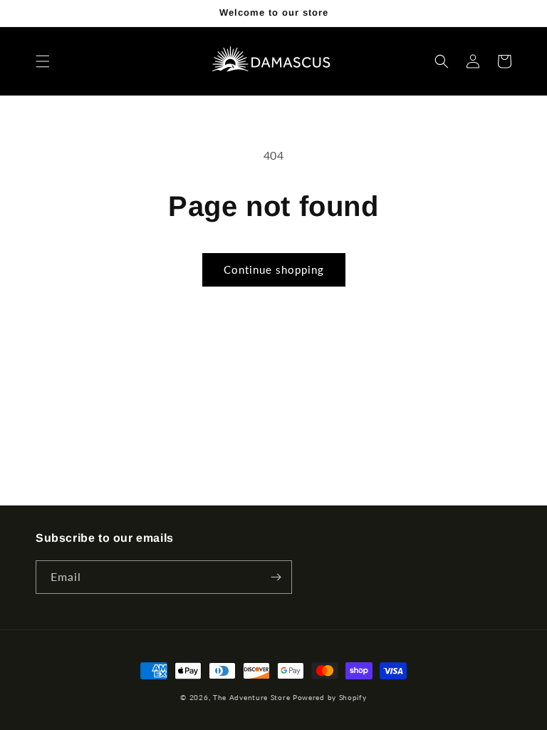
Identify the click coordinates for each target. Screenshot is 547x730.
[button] (42, 61)
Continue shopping (274, 269)
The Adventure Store (251, 697)
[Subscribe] (275, 577)
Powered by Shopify (330, 697)
